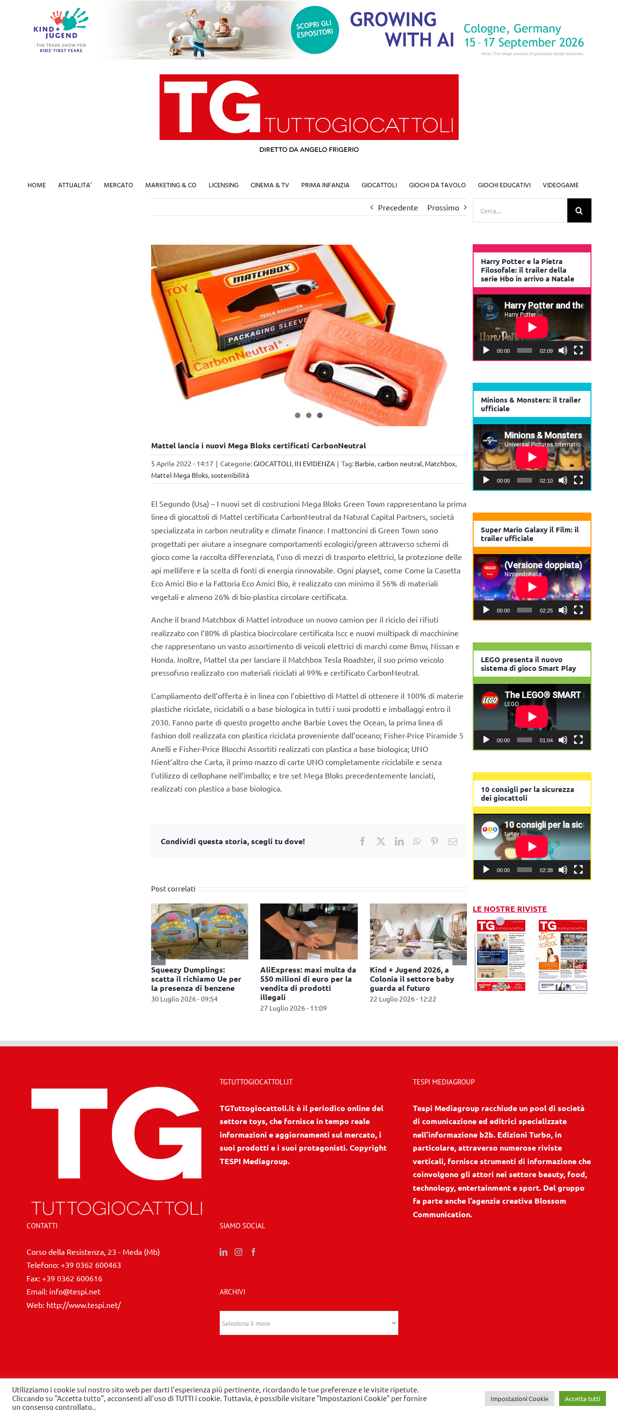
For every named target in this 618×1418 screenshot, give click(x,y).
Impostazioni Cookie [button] (519, 1398)
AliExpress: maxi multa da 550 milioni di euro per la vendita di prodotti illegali (308, 983)
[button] (158, 958)
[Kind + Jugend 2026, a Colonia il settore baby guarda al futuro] (418, 908)
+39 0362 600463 (91, 1264)
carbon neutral (400, 463)
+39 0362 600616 (72, 1278)
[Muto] (563, 350)
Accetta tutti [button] (582, 1398)
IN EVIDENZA (315, 463)
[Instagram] (238, 1252)
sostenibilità (230, 475)
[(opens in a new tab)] (562, 922)
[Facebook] (253, 1252)
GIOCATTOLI (272, 463)
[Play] (486, 350)
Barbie (365, 463)
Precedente (398, 207)
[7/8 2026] (501, 922)
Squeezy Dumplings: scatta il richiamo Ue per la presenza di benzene (196, 978)
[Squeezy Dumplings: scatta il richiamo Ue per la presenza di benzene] (200, 908)
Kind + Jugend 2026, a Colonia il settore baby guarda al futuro (412, 978)
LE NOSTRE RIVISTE (510, 909)
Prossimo (443, 207)
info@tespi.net (74, 1291)
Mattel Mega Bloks (179, 475)
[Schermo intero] (578, 350)
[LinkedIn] (223, 1252)
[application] (532, 327)
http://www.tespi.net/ (83, 1304)
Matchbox (440, 463)
